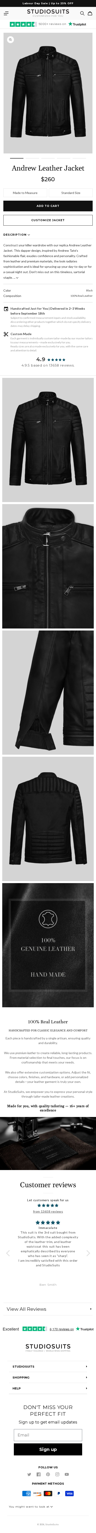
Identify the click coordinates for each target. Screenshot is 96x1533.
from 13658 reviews (48, 1211)
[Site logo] (48, 1348)
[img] (48, 1205)
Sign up (48, 1449)
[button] (6, 13)
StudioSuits (52, 1524)
